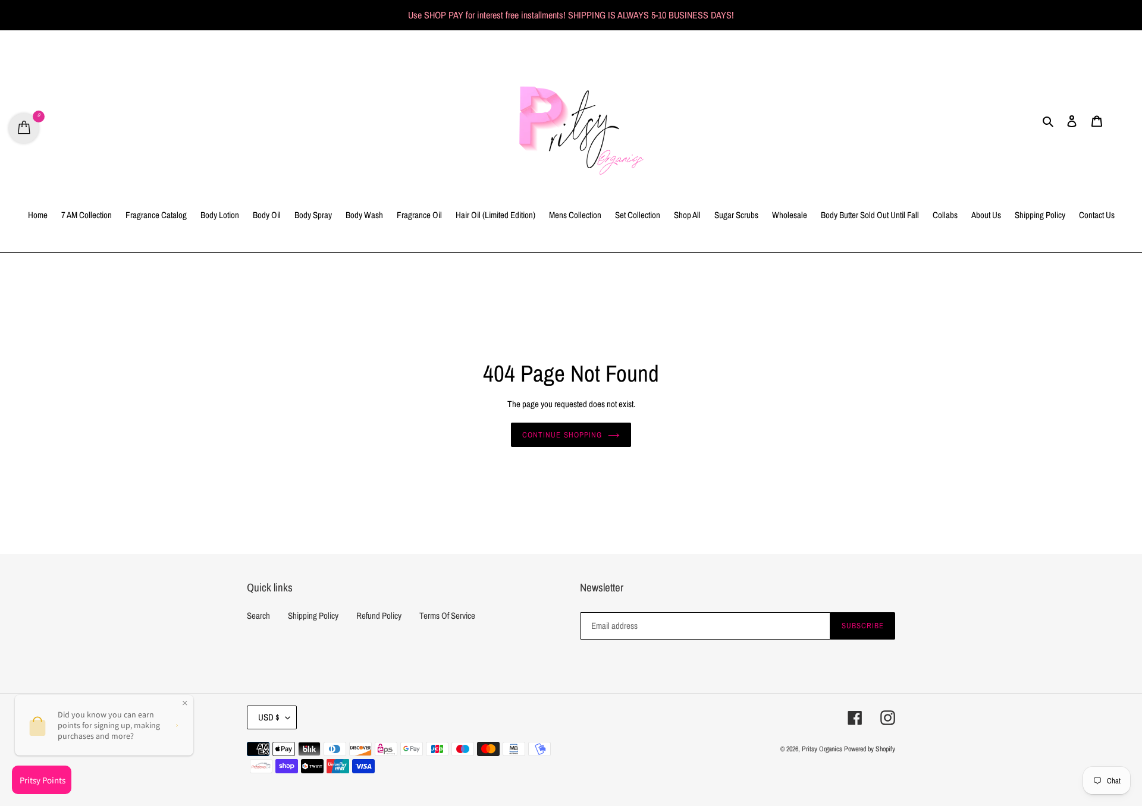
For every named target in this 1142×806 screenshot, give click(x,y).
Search (258, 615)
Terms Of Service (447, 615)
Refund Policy (378, 615)
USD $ (269, 717)
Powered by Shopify (869, 749)
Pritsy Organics (822, 749)
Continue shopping (562, 435)
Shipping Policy (313, 615)
